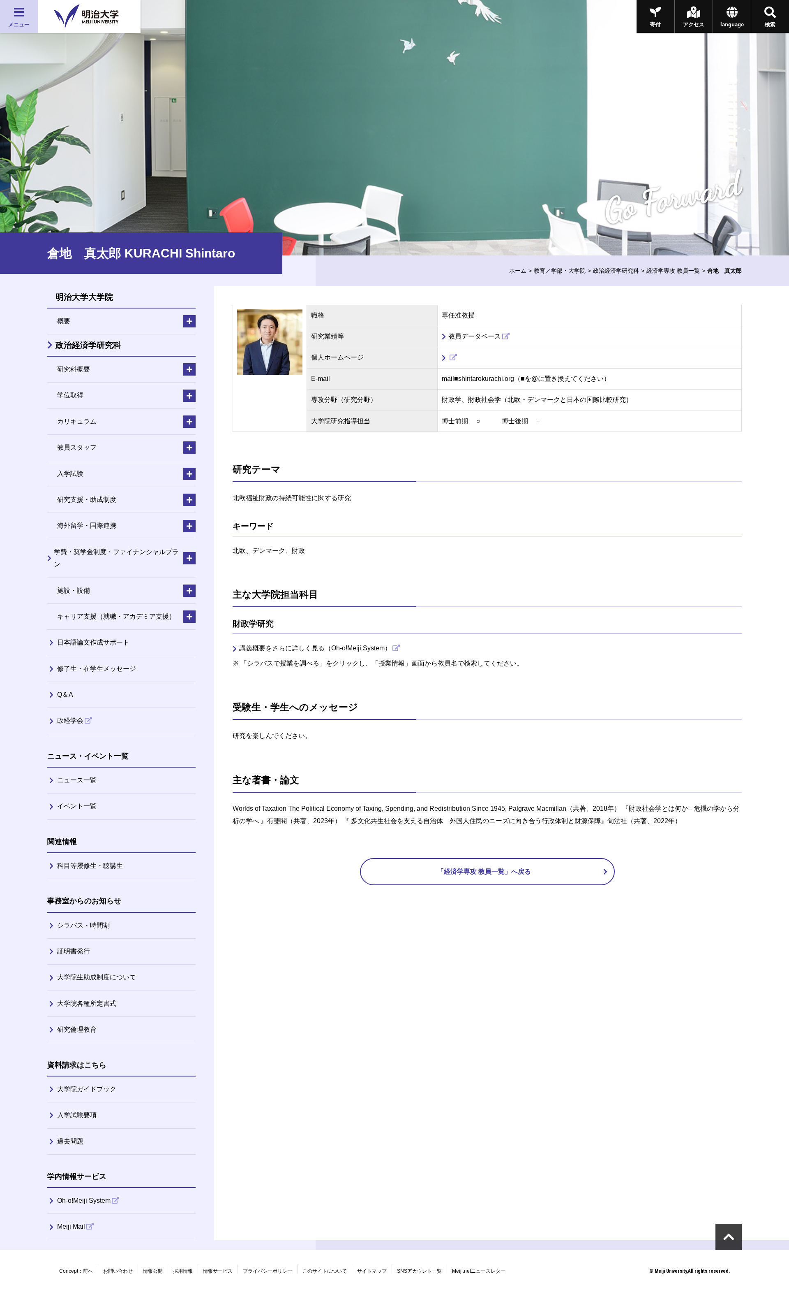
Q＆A (65, 694)
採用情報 (183, 1271)
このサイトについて (324, 1271)
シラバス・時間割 (83, 925)
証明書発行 (73, 951)
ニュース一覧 (77, 780)
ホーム (517, 270)
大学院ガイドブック (86, 1089)
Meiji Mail (71, 1226)
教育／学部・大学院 (560, 270)
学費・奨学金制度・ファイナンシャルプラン (116, 558)
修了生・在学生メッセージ (96, 668)
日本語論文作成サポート (93, 642)
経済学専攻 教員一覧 (673, 270)
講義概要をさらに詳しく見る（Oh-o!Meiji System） (315, 648)
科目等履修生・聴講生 (90, 865)
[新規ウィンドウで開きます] (449, 357)
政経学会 (70, 720)
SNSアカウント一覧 (419, 1271)
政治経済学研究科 (616, 270)
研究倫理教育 (77, 1029)
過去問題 (70, 1141)
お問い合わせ (118, 1271)
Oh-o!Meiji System (84, 1200)
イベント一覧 (77, 806)
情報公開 (153, 1271)
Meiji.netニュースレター (478, 1271)
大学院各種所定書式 (86, 1003)
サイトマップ (372, 1271)
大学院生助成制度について (96, 977)
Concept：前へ (76, 1271)
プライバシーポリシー (267, 1271)
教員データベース (474, 336)
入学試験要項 (77, 1114)
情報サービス (218, 1271)
